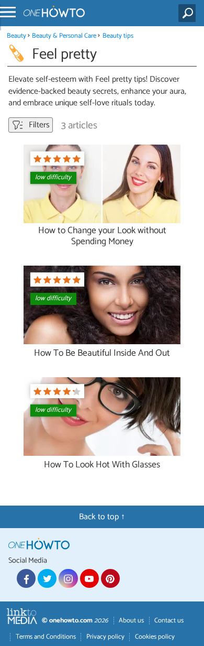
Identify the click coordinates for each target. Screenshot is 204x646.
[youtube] (89, 578)
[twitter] (47, 578)
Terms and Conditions (46, 637)
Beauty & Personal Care (65, 35)
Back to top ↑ (102, 517)
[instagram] (68, 578)
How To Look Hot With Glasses (102, 464)
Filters (38, 125)
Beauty (16, 35)
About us (131, 621)
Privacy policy (105, 637)
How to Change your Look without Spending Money (102, 236)
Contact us (169, 621)
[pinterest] (110, 578)
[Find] (189, 13)
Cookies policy (155, 637)
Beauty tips (118, 35)
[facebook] (26, 578)
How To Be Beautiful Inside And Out (102, 353)
